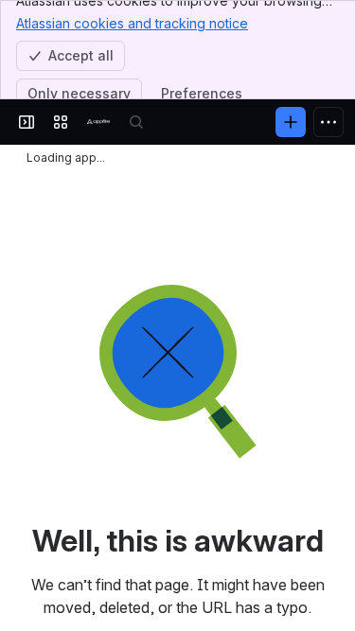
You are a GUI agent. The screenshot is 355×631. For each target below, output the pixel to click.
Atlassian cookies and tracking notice (132, 23)
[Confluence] (98, 122)
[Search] (136, 122)
